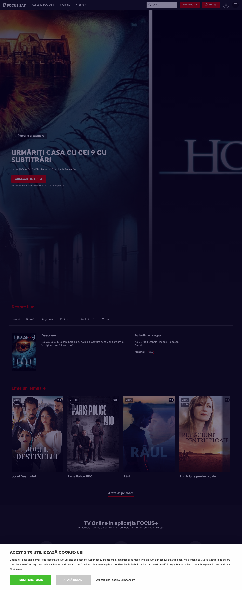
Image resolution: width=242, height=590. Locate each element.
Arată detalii (74, 580)
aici (19, 569)
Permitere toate (30, 580)
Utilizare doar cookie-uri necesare (115, 580)
